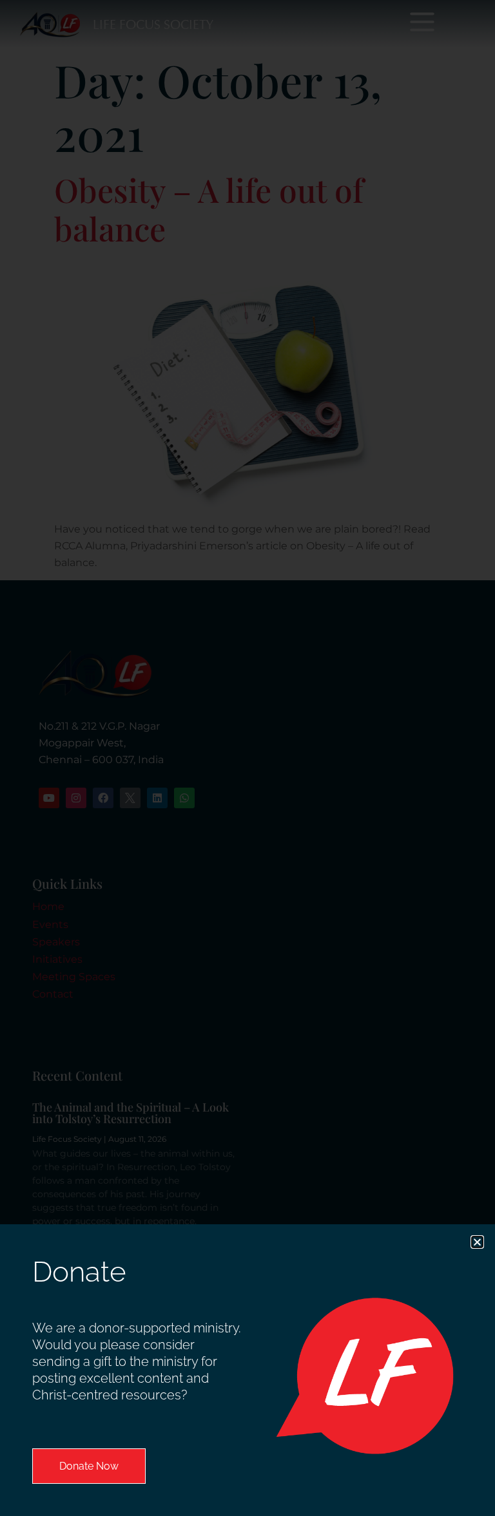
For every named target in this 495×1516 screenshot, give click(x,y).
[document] (247, 758)
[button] (477, 1242)
